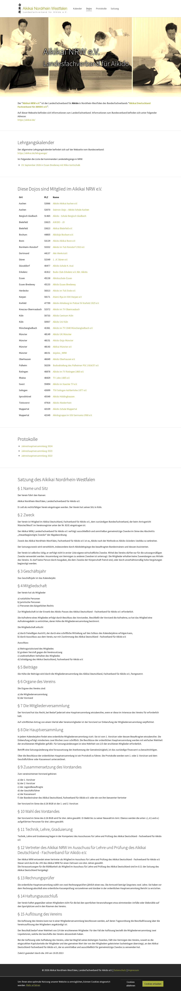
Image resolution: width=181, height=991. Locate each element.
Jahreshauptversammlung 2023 (36, 450)
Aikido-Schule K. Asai (63, 265)
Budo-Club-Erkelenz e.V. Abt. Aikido (70, 271)
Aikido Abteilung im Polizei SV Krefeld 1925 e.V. (76, 303)
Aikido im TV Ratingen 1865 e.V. (68, 371)
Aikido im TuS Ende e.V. (64, 290)
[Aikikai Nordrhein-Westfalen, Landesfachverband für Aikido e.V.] (42, 9)
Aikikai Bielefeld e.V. (62, 228)
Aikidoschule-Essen (62, 278)
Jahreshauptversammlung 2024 (36, 446)
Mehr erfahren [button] (33, 985)
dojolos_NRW (60, 352)
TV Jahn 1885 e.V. (61, 377)
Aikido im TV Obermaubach (66, 309)
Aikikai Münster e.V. (62, 346)
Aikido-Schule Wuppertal (65, 408)
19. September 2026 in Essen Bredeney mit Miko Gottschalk (50, 165)
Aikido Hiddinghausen (63, 396)
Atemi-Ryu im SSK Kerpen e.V (67, 296)
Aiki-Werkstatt (60, 253)
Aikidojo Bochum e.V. (63, 234)
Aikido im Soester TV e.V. (65, 384)
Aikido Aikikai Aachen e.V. (65, 203)
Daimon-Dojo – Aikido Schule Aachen (71, 209)
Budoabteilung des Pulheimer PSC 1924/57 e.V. (76, 365)
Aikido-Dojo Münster (63, 340)
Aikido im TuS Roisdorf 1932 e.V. (69, 247)
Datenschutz (120, 970)
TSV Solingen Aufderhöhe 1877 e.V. (70, 390)
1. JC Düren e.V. (60, 259)
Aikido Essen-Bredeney (64, 284)
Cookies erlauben (152, 983)
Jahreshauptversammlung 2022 (36, 455)
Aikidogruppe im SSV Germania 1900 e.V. (72, 415)
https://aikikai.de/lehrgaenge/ (32, 153)
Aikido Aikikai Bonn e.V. (64, 240)
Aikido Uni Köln (60, 321)
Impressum (133, 970)
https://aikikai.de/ (26, 119)
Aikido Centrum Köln (63, 315)
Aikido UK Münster (62, 334)
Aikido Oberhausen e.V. (64, 359)
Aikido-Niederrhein (62, 402)
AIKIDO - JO (59, 222)
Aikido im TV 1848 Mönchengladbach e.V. (73, 327)
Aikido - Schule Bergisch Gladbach (69, 215)
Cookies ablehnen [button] (130, 983)
